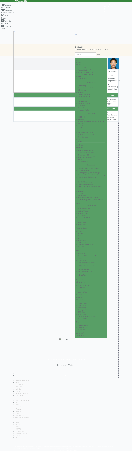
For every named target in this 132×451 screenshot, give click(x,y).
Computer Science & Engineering (88, 168)
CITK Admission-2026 (20, 1)
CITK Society (82, 86)
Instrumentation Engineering (87, 177)
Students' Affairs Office (85, 209)
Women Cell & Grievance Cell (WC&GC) (91, 121)
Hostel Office (82, 222)
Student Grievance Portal (86, 135)
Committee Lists (83, 137)
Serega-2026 (82, 314)
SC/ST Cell (81, 117)
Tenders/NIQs (82, 307)
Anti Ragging (82, 215)
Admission (81, 333)
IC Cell (80, 128)
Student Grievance (84, 213)
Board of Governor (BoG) (85, 88)
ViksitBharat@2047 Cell (85, 132)
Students (79, 203)
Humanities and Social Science (88, 197)
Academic (79, 145)
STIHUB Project (83, 318)
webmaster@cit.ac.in (67, 448)
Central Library (112, 4)
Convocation (82, 305)
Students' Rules (83, 211)
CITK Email (109, 6)
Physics (80, 193)
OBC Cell (81, 119)
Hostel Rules (82, 224)
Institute (78, 62)
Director (80, 92)
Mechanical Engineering (85, 184)
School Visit (81, 335)
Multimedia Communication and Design (90, 186)
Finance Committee (84, 96)
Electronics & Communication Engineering (91, 175)
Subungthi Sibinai (83, 310)
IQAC (80, 139)
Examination (80, 280)
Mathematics (82, 195)
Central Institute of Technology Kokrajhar (67, 450)
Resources (79, 297)
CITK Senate (82, 90)
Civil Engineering (83, 170)
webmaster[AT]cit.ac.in (68, 365)
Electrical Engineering (85, 182)
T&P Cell (81, 125)
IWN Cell (80, 123)
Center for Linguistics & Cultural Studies (90, 200)
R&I (77, 250)
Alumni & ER (80, 282)
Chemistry (81, 191)
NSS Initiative (82, 312)
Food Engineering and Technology (89, 173)
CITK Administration (84, 94)
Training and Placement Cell (87, 316)
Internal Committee (84, 217)
